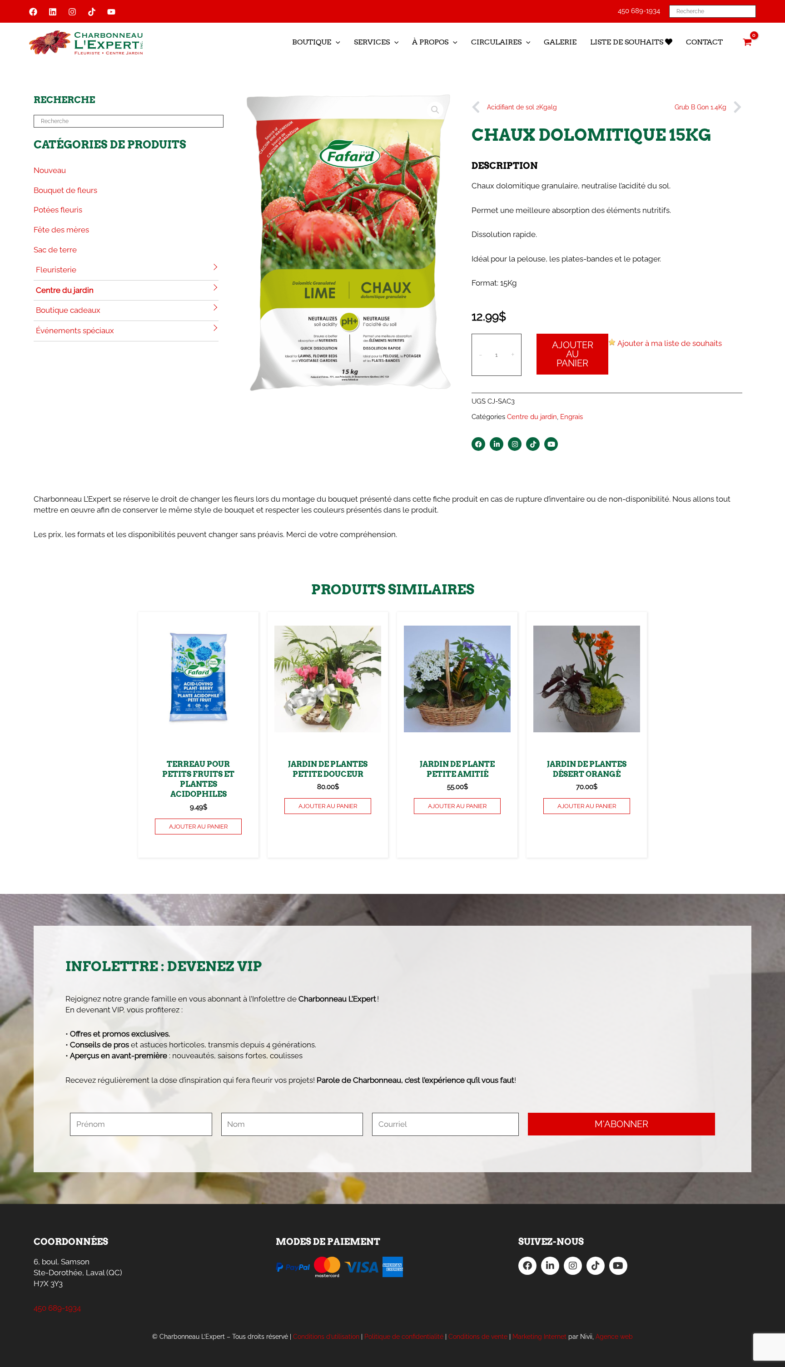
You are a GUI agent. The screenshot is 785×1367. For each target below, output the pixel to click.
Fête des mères (61, 229)
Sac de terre (55, 249)
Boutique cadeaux (68, 310)
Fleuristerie (56, 269)
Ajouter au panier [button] (198, 826)
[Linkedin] (53, 12)
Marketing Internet (539, 1336)
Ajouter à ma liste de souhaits (669, 343)
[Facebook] (33, 12)
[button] (335, 42)
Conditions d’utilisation (326, 1336)
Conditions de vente (477, 1336)
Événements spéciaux (75, 330)
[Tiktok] (92, 12)
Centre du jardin (65, 290)
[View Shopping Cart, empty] (747, 42)
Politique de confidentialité (403, 1336)
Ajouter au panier (572, 354)
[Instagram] (72, 12)
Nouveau (50, 170)
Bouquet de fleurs (65, 190)
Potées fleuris (58, 209)
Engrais (571, 417)
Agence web (614, 1336)
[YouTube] (111, 12)
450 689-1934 (639, 11)
